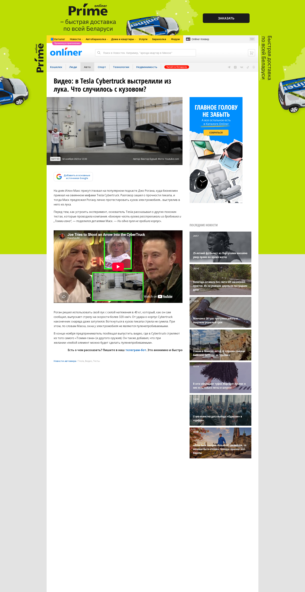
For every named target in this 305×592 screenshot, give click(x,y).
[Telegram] (229, 66)
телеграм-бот (135, 350)
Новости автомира (65, 361)
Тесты (96, 361)
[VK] (242, 66)
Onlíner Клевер (200, 39)
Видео (88, 361)
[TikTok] (248, 66)
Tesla (81, 361)
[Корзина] (251, 52)
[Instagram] (235, 66)
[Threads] (253, 66)
